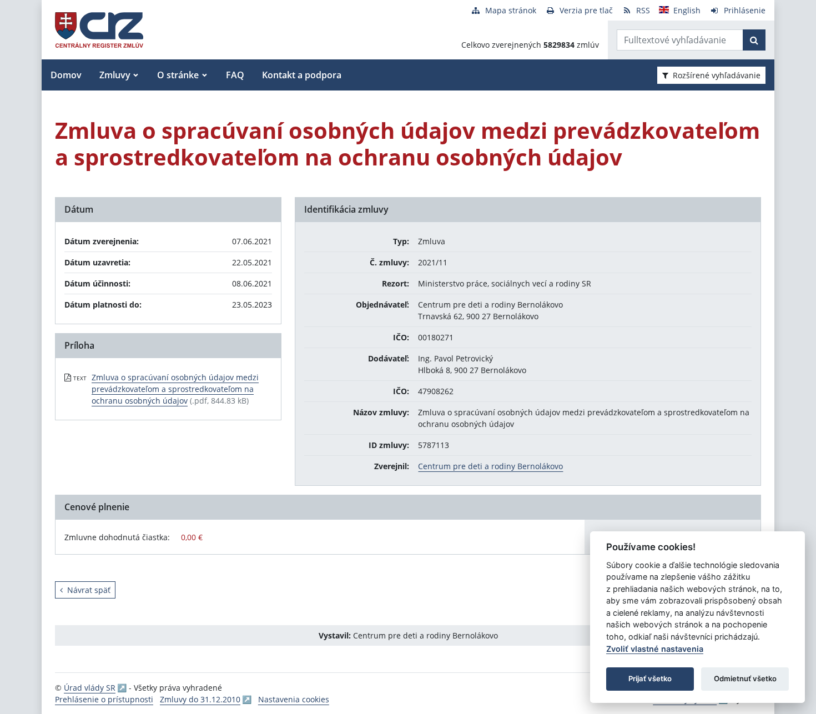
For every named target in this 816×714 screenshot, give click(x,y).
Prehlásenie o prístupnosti (104, 699)
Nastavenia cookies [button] (293, 699)
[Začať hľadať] (754, 40)
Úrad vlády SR (89, 687)
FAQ (235, 75)
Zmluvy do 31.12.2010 (200, 699)
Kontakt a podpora (301, 75)
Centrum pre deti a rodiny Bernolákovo (490, 466)
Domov (66, 75)
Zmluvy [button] (114, 75)
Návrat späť (88, 590)
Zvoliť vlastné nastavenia (654, 648)
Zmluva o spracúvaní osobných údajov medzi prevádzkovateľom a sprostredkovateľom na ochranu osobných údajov (175, 389)
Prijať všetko (650, 678)
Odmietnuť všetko (745, 678)
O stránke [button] (178, 75)
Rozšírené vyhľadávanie (716, 75)
